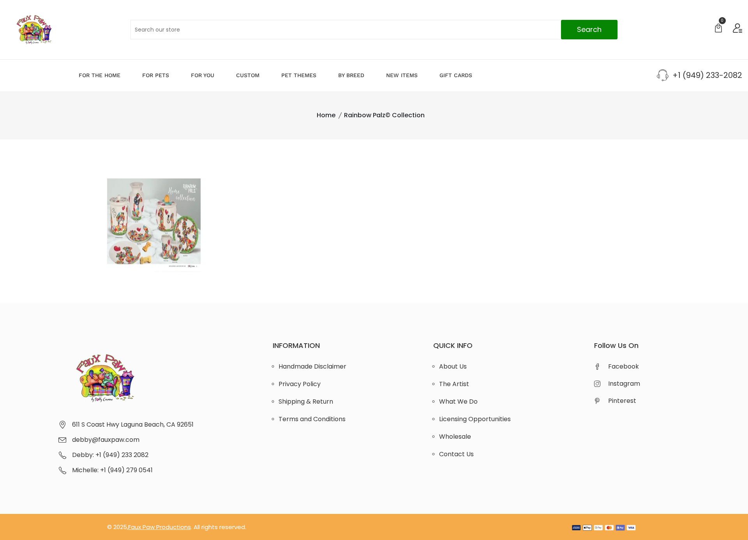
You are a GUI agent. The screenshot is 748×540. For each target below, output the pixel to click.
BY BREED (351, 75)
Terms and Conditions (312, 419)
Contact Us (456, 454)
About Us (453, 366)
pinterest (622, 400)
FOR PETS (155, 75)
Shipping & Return (306, 401)
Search (589, 29)
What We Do (458, 401)
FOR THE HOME (99, 75)
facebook (623, 366)
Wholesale (455, 436)
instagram (624, 383)
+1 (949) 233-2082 (707, 75)
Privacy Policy (300, 383)
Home (326, 115)
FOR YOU (202, 75)
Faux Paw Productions (159, 527)
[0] (718, 29)
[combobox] (374, 29)
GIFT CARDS (455, 75)
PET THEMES (298, 75)
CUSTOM (247, 75)
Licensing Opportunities (475, 419)
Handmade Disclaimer (312, 366)
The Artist (454, 383)
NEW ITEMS (402, 75)
